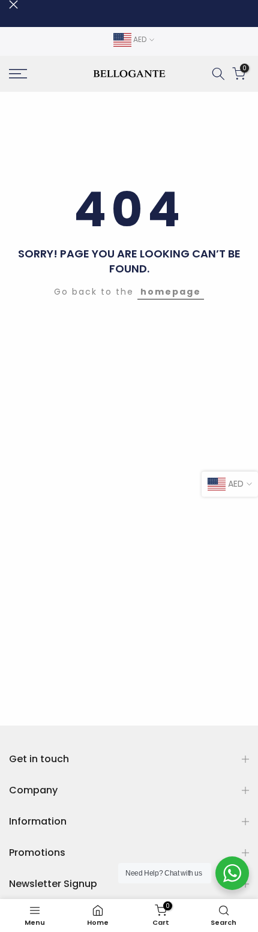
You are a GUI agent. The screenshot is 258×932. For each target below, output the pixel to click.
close (13, 4)
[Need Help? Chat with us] (232, 873)
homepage (170, 292)
